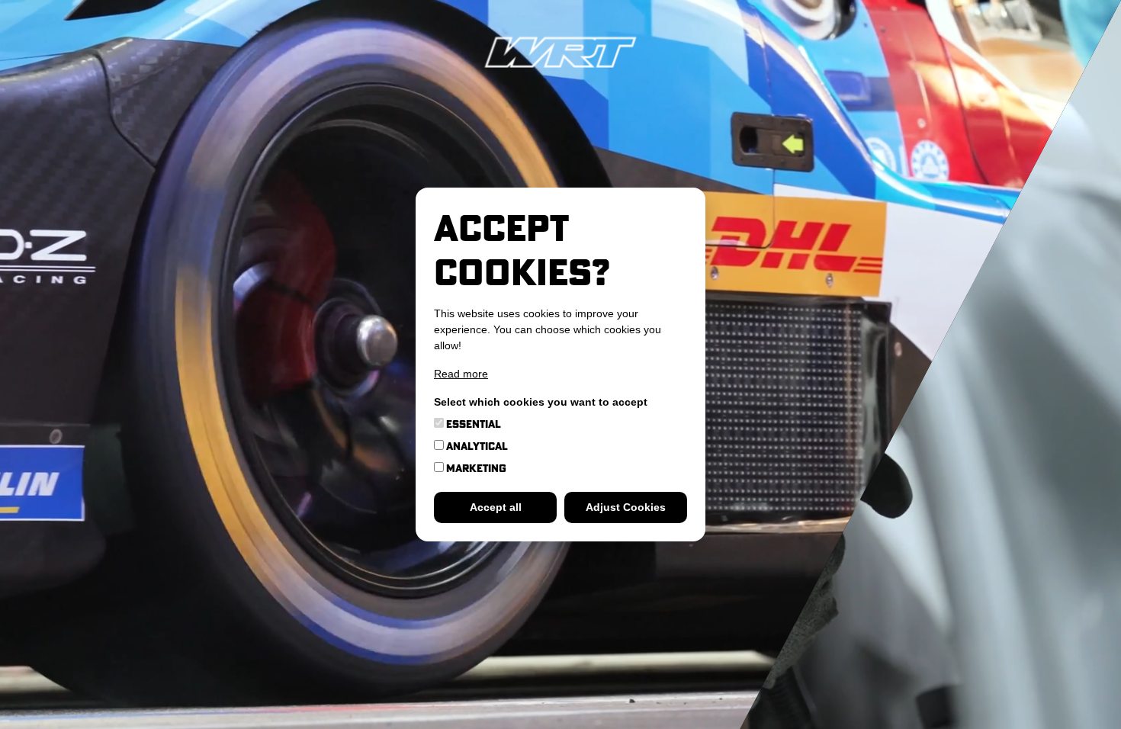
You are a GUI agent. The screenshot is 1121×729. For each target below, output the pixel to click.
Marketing (475, 468)
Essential (472, 424)
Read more (461, 374)
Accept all (496, 507)
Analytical (476, 446)
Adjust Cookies (626, 507)
